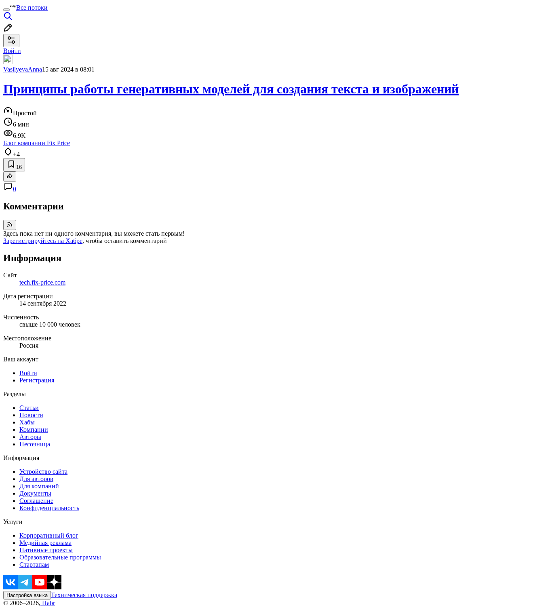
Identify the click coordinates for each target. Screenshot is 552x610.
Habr (47, 602)
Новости (31, 415)
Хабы (27, 422)
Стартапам (34, 564)
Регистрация (36, 380)
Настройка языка (27, 595)
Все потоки (32, 7)
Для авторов (36, 478)
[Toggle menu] (6, 9)
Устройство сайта (43, 471)
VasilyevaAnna (22, 69)
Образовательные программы (60, 557)
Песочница (34, 444)
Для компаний (39, 486)
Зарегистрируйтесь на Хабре (42, 240)
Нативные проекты (46, 550)
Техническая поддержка (84, 594)
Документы (35, 493)
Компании (33, 429)
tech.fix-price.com (42, 282)
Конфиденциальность (49, 507)
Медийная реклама (45, 542)
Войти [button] (12, 50)
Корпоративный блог (48, 535)
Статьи (29, 407)
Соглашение (36, 500)
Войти (28, 372)
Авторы (30, 436)
